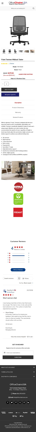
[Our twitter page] (12, 402)
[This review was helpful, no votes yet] (27, 337)
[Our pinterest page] (16, 402)
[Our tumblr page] (20, 402)
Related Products (18, 117)
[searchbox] (10, 278)
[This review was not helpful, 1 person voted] (31, 337)
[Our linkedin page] (28, 402)
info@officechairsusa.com (19, 397)
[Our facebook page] (7, 402)
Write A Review (18, 270)
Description (18, 102)
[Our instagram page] (24, 402)
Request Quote (10, 94)
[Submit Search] (33, 8)
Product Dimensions (18, 107)
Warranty (18, 112)
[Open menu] (2, 3)
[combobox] (26, 283)
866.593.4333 (18, 393)
